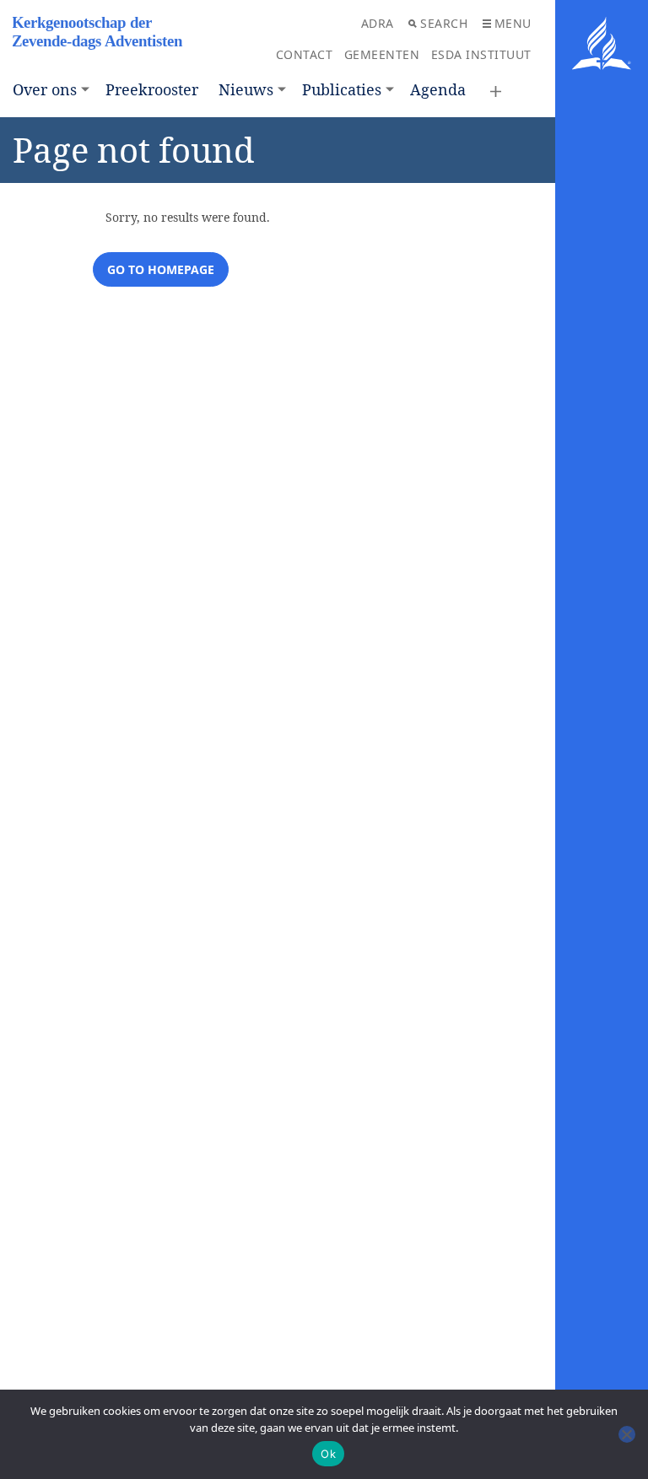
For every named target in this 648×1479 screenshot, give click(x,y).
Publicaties (341, 89)
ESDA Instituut (481, 54)
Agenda (438, 89)
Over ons (45, 89)
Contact (304, 54)
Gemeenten (382, 54)
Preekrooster (151, 89)
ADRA (377, 23)
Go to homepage (160, 269)
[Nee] (626, 1434)
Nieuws (246, 89)
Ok (328, 1453)
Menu (513, 23)
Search (443, 23)
